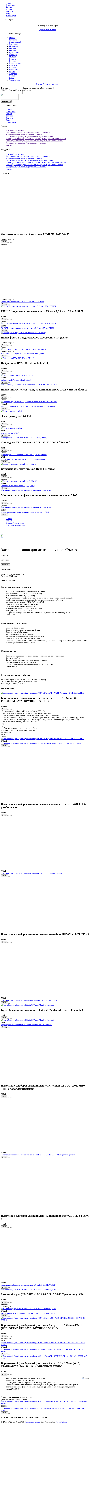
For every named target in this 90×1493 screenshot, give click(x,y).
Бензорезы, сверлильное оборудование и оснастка (26, 143)
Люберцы (13, 55)
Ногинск (12, 59)
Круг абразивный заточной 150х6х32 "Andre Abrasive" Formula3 (26, 1025)
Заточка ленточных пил (15, 525)
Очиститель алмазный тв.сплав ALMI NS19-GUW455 (22, 302)
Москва (12, 38)
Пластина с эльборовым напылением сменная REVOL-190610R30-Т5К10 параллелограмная (38, 1155)
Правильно (43, 30)
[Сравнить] (11, 242)
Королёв (12, 50)
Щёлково (12, 78)
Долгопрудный (15, 42)
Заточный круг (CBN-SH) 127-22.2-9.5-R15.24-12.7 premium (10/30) (27, 1313)
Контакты (9, 11)
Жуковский (13, 46)
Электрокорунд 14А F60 (10, 433)
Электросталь (14, 80)
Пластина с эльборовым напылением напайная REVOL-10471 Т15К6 (29, 1000)
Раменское (13, 69)
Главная (9, 3)
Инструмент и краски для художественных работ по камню (29, 137)
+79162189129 (14, 88)
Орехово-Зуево (15, 63)
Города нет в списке (51, 84)
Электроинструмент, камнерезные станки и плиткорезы (28, 132)
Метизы (9, 145)
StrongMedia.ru (61, 1422)
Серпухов (13, 74)
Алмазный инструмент (15, 130)
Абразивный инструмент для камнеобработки (24, 134)
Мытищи (12, 57)
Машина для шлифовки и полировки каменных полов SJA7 (25, 512)
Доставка (9, 9)
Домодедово (14, 44)
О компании (10, 5)
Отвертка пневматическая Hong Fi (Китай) (18, 486)
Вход (8, 13)
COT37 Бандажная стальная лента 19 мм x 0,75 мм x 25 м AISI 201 (27, 328)
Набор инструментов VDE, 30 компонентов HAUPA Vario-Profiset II (28, 406)
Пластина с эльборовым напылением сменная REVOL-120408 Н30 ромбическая (33, 873)
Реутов (12, 72)
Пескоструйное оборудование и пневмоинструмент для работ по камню (34, 141)
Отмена (39, 84)
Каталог (9, 7)
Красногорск (14, 53)
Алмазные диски (33, 1422)
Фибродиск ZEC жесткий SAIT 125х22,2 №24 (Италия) (23, 459)
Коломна (12, 48)
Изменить (52, 30)
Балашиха (13, 40)
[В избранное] (8, 242)
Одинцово (13, 61)
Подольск (13, 65)
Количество (5, 560)
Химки (12, 76)
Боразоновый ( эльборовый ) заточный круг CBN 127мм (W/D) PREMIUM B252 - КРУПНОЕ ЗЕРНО (41, 743)
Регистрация (11, 16)
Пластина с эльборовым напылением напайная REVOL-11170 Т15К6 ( (29, 1285)
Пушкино (13, 67)
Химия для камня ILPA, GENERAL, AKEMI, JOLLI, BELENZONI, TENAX (36, 139)
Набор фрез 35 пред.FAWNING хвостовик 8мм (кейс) (22, 353)
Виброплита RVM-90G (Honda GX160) (16, 380)
